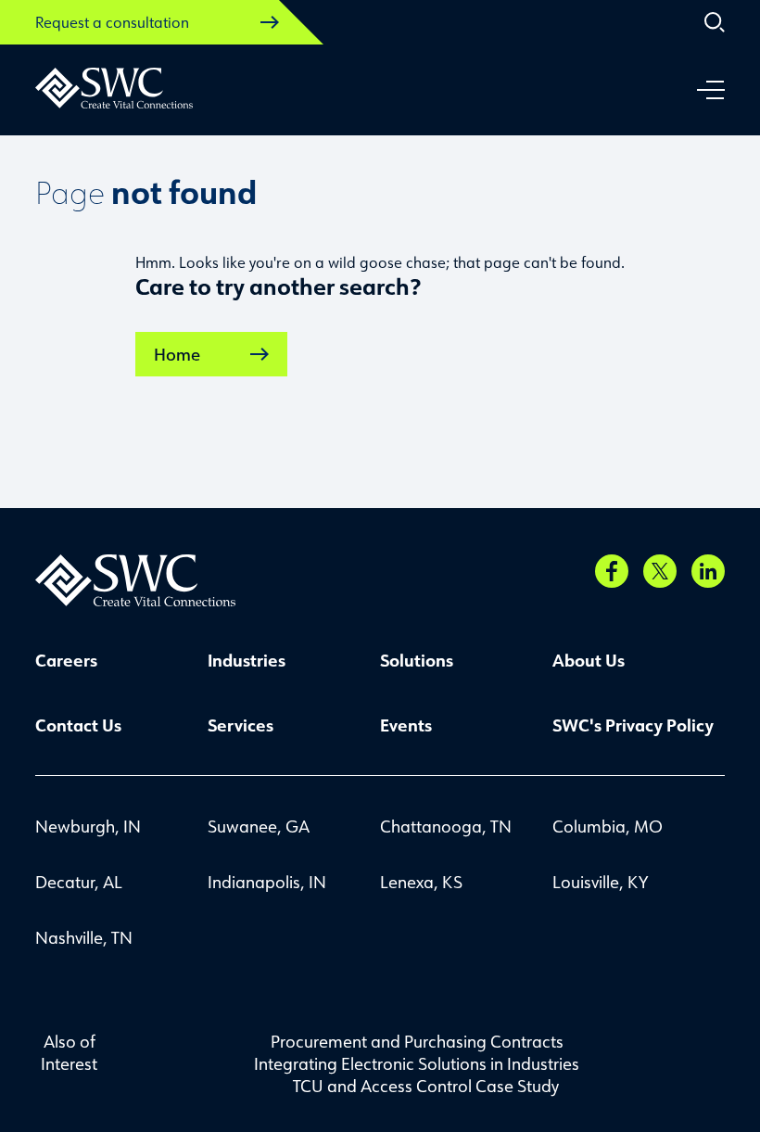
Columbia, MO (607, 826)
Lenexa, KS (421, 882)
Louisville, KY (600, 882)
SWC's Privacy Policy (633, 725)
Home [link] (177, 354)
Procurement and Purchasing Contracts (417, 1041)
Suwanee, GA (259, 826)
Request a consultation (112, 22)
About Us (588, 660)
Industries (246, 660)
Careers (66, 660)
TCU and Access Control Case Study (426, 1086)
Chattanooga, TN (446, 826)
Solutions (416, 660)
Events (406, 725)
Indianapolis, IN (267, 882)
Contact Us (78, 725)
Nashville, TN (84, 937)
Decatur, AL (78, 882)
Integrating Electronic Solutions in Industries (416, 1063)
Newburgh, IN (88, 826)
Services (240, 725)
